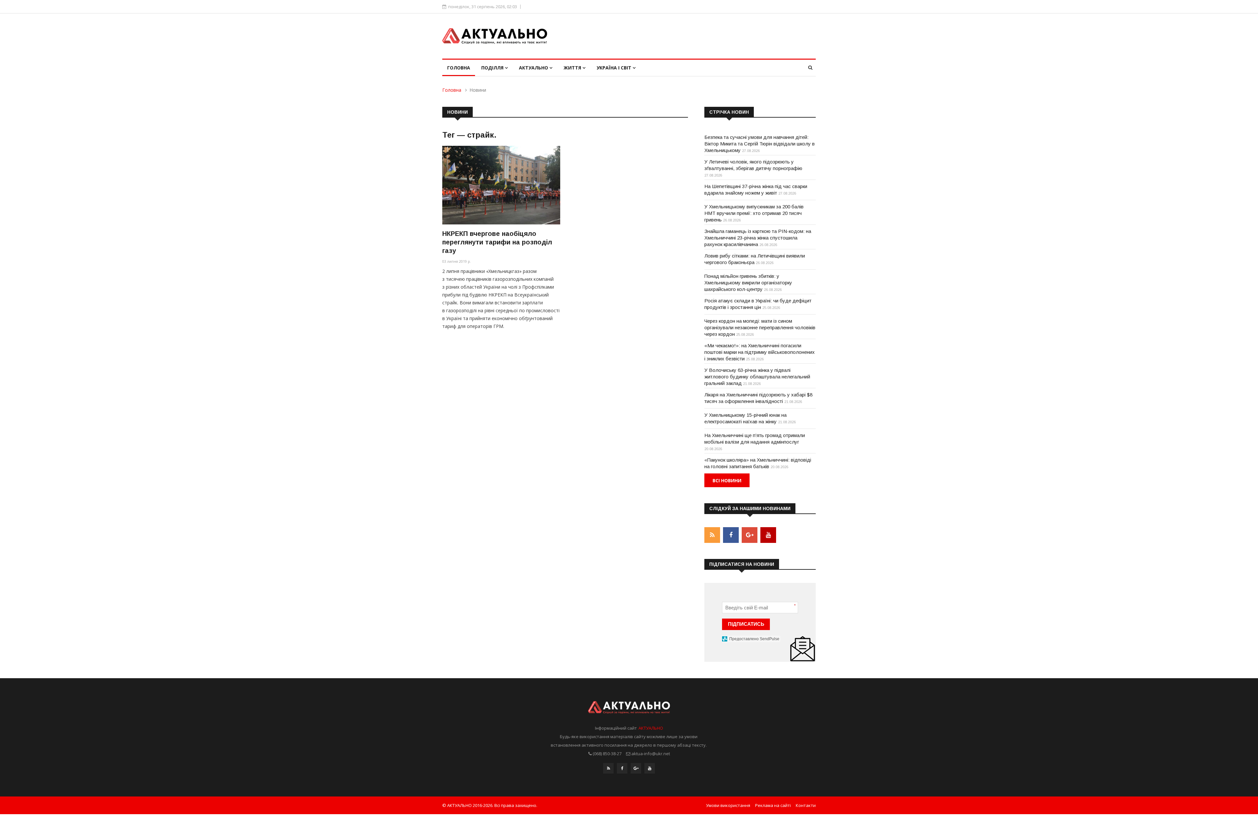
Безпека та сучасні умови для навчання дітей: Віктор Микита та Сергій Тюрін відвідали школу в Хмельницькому (759, 143)
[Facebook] (622, 768)
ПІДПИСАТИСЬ (746, 624)
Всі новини (727, 480)
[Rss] (608, 768)
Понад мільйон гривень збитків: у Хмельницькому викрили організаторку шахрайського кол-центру (748, 282)
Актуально (534, 68)
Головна (458, 68)
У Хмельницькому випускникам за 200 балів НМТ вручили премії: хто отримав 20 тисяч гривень (754, 213)
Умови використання (728, 805)
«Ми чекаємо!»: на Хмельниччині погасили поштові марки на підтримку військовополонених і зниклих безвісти (759, 352)
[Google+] (636, 768)
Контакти (806, 805)
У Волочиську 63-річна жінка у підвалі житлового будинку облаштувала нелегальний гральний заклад (757, 376)
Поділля (493, 68)
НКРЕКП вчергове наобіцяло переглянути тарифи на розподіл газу (497, 242)
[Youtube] (649, 768)
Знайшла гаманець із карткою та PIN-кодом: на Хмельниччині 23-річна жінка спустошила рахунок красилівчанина (757, 237)
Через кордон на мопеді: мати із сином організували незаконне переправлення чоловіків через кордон (759, 327)
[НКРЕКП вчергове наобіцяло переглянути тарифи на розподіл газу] (501, 185)
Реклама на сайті (773, 805)
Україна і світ (615, 68)
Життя (572, 68)
